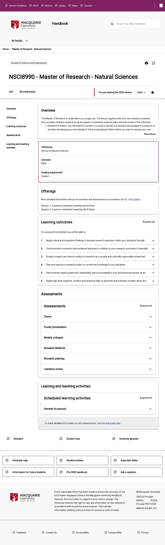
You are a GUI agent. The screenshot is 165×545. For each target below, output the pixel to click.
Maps (75, 5)
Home (6, 49)
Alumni (48, 5)
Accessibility (82, 532)
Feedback (21, 532)
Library (62, 5)
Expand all (149, 221)
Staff (36, 5)
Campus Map (115, 532)
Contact (88, 5)
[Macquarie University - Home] (26, 25)
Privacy (145, 532)
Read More (150, 134)
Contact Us (51, 532)
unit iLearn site (113, 423)
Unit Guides (134, 199)
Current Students (18, 5)
